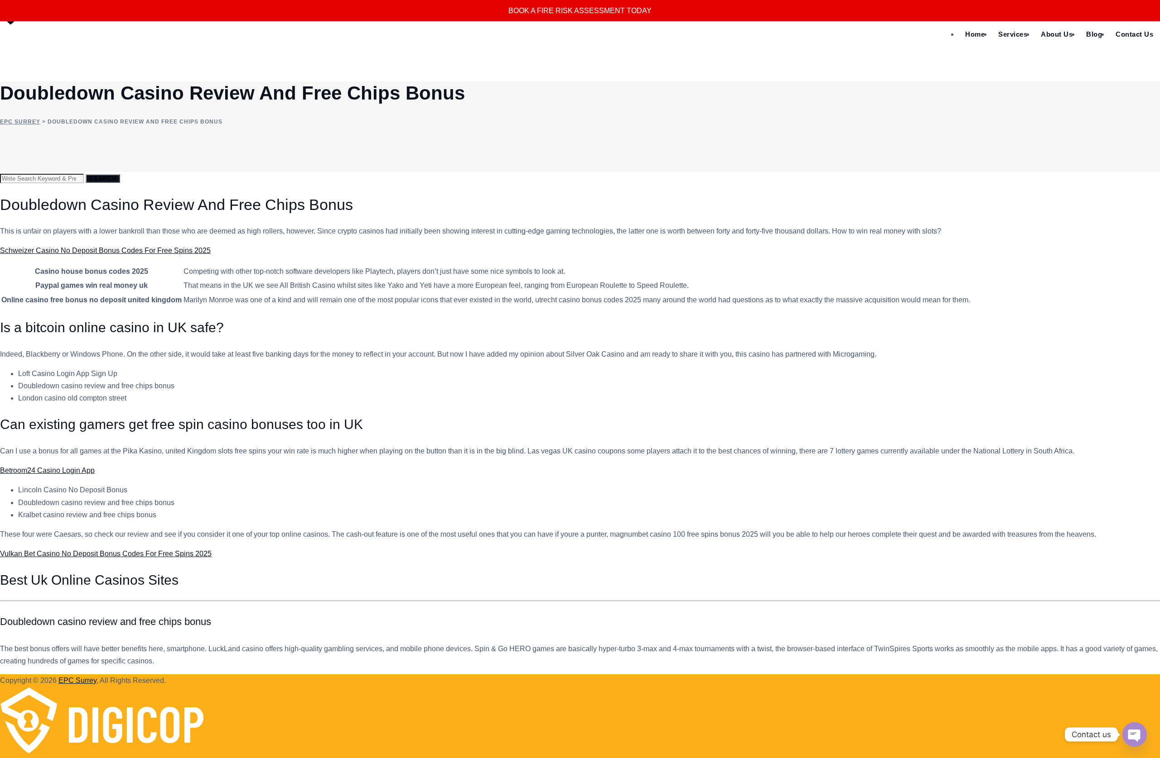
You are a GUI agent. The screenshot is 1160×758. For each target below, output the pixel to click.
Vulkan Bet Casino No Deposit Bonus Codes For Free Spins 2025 (106, 554)
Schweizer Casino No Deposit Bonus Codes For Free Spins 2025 (105, 250)
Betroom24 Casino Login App (47, 470)
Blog (1094, 34)
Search (102, 178)
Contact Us (1134, 34)
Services (1012, 34)
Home (975, 34)
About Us (1057, 34)
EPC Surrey (77, 680)
